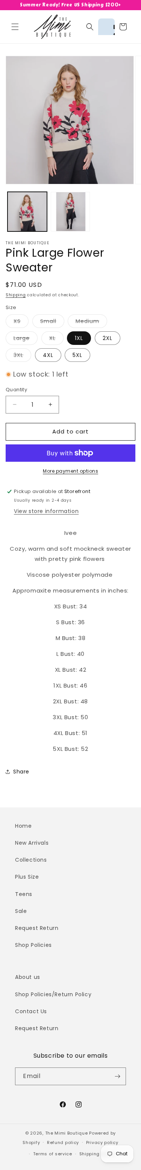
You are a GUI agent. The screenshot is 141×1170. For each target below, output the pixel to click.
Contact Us (31, 1011)
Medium (91, 322)
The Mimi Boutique (66, 1133)
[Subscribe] (117, 1076)
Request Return (36, 928)
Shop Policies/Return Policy (53, 994)
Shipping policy (97, 1154)
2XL (107, 338)
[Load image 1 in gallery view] (27, 211)
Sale (21, 911)
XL (56, 339)
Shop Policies (33, 945)
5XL (77, 355)
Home (23, 826)
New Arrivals (32, 843)
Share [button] (21, 771)
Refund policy (63, 1142)
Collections (31, 860)
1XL (79, 338)
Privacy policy (102, 1142)
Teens (23, 894)
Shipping (16, 295)
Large (26, 339)
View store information (46, 511)
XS (21, 322)
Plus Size (27, 877)
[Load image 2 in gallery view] (70, 211)
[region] (70, 5)
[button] (15, 26)
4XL (48, 355)
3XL (22, 356)
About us (27, 977)
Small (52, 322)
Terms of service (52, 1154)
